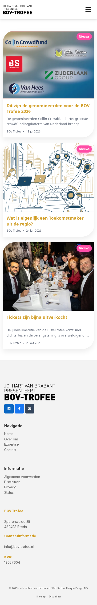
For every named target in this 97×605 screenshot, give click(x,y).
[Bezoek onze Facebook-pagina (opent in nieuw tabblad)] (19, 408)
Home (8, 434)
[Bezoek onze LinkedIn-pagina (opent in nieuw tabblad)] (9, 408)
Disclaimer (12, 482)
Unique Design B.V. (77, 588)
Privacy (10, 487)
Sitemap (40, 596)
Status (9, 492)
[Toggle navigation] (88, 9)
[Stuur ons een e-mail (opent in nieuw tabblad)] (29, 408)
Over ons (11, 439)
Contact (10, 450)
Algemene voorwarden (22, 477)
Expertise (11, 444)
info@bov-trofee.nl (19, 547)
